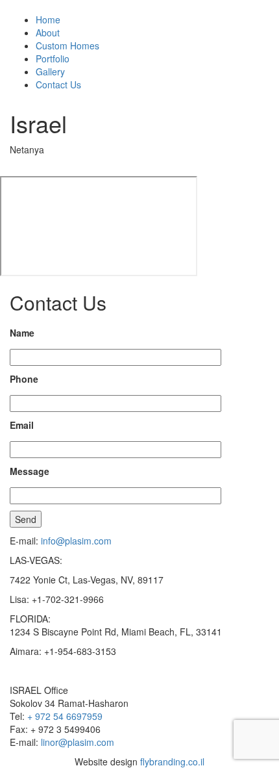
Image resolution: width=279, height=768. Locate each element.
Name (22, 332)
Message (29, 471)
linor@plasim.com (77, 742)
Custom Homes (67, 45)
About (48, 32)
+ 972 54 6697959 (65, 716)
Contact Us (58, 84)
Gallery (50, 71)
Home (48, 19)
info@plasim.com (76, 540)
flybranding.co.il (172, 761)
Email (22, 424)
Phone (24, 378)
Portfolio (52, 58)
